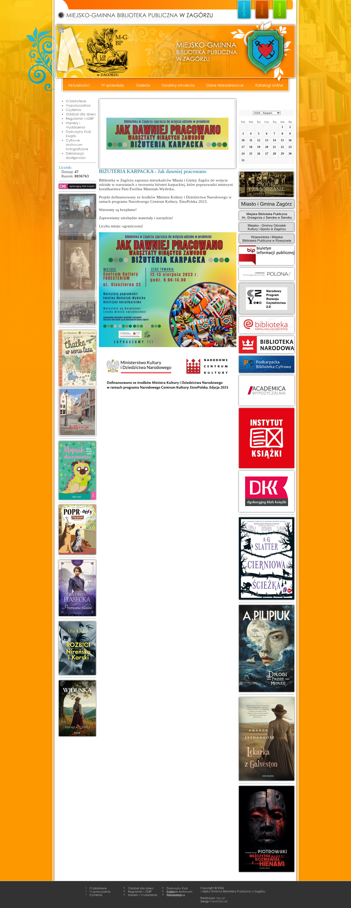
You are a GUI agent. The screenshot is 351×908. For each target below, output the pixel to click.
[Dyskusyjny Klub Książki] (266, 491)
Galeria (143, 85)
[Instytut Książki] (266, 438)
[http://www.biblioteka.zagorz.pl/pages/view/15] (77, 186)
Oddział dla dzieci (81, 114)
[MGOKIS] (266, 227)
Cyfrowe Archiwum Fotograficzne (77, 144)
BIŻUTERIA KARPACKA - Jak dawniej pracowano (152, 171)
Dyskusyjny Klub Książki (78, 133)
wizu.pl (220, 897)
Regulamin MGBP (80, 118)
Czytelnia (73, 110)
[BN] (266, 274)
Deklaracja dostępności (76, 155)
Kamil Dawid (218, 901)
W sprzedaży (112, 85)
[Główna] (244, 10)
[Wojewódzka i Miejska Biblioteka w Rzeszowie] (266, 238)
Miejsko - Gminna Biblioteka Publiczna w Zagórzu (141, 12)
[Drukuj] (262, 10)
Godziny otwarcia (178, 85)
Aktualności (79, 85)
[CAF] (266, 184)
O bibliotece (76, 101)
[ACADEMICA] (266, 390)
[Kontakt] (280, 10)
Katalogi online (269, 85)
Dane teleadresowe (225, 85)
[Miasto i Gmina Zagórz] (266, 203)
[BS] (266, 215)
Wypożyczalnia (78, 105)
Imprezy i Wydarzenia (75, 125)
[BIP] (266, 255)
